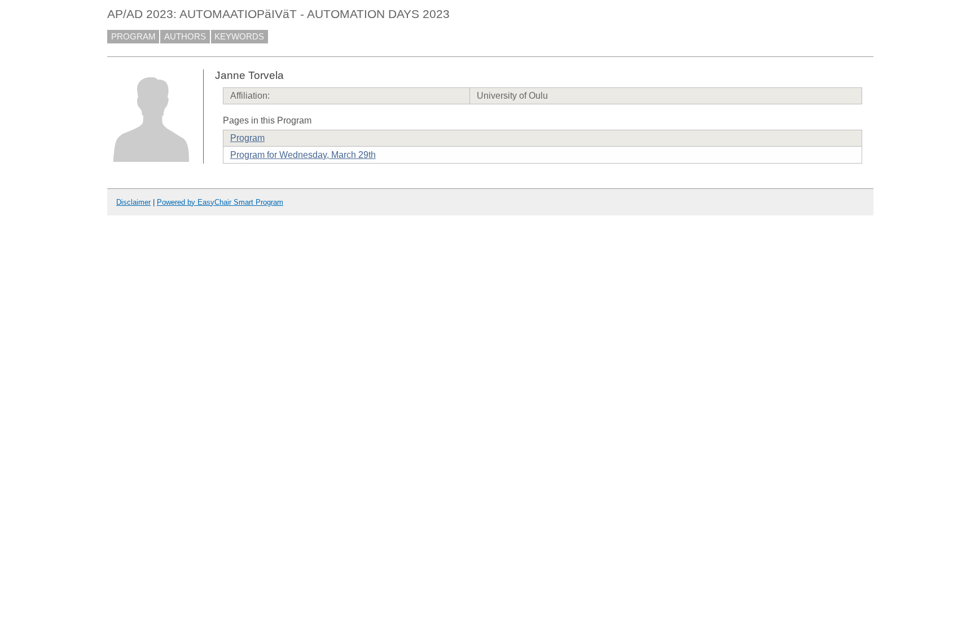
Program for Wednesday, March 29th (303, 155)
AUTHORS (185, 36)
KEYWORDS (239, 36)
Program (247, 138)
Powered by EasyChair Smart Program (220, 202)
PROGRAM (133, 36)
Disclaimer (133, 202)
